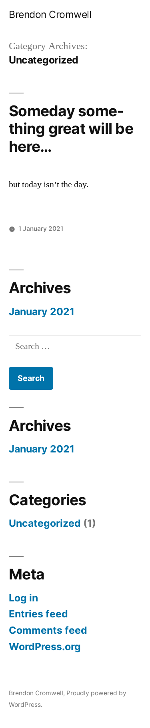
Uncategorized (45, 523)
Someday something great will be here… (71, 128)
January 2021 (41, 311)
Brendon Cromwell (50, 14)
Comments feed (48, 630)
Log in (23, 598)
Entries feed (38, 614)
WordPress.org (45, 647)
